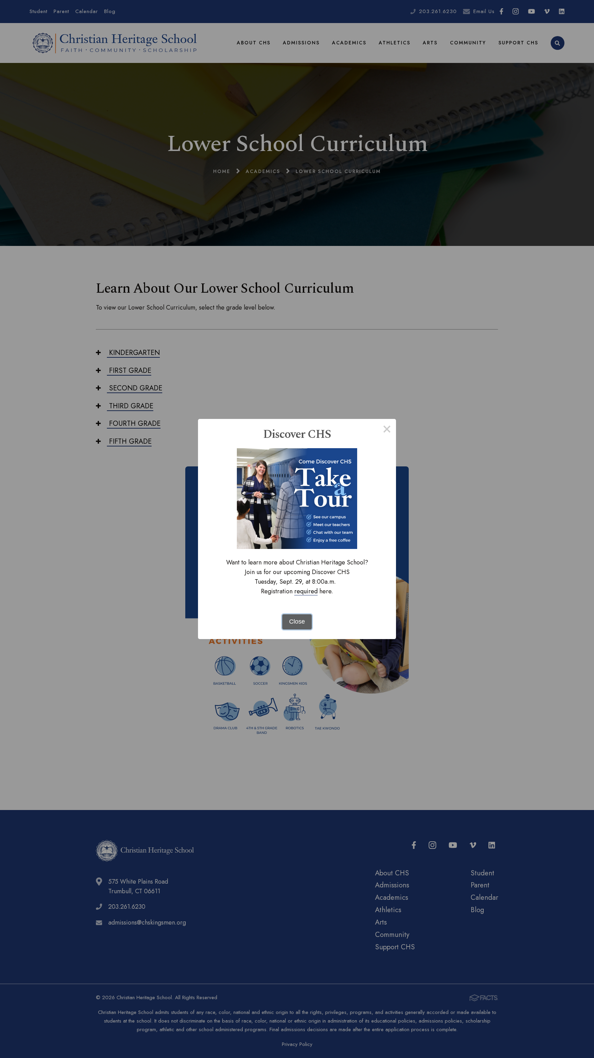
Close (297, 621)
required (306, 591)
